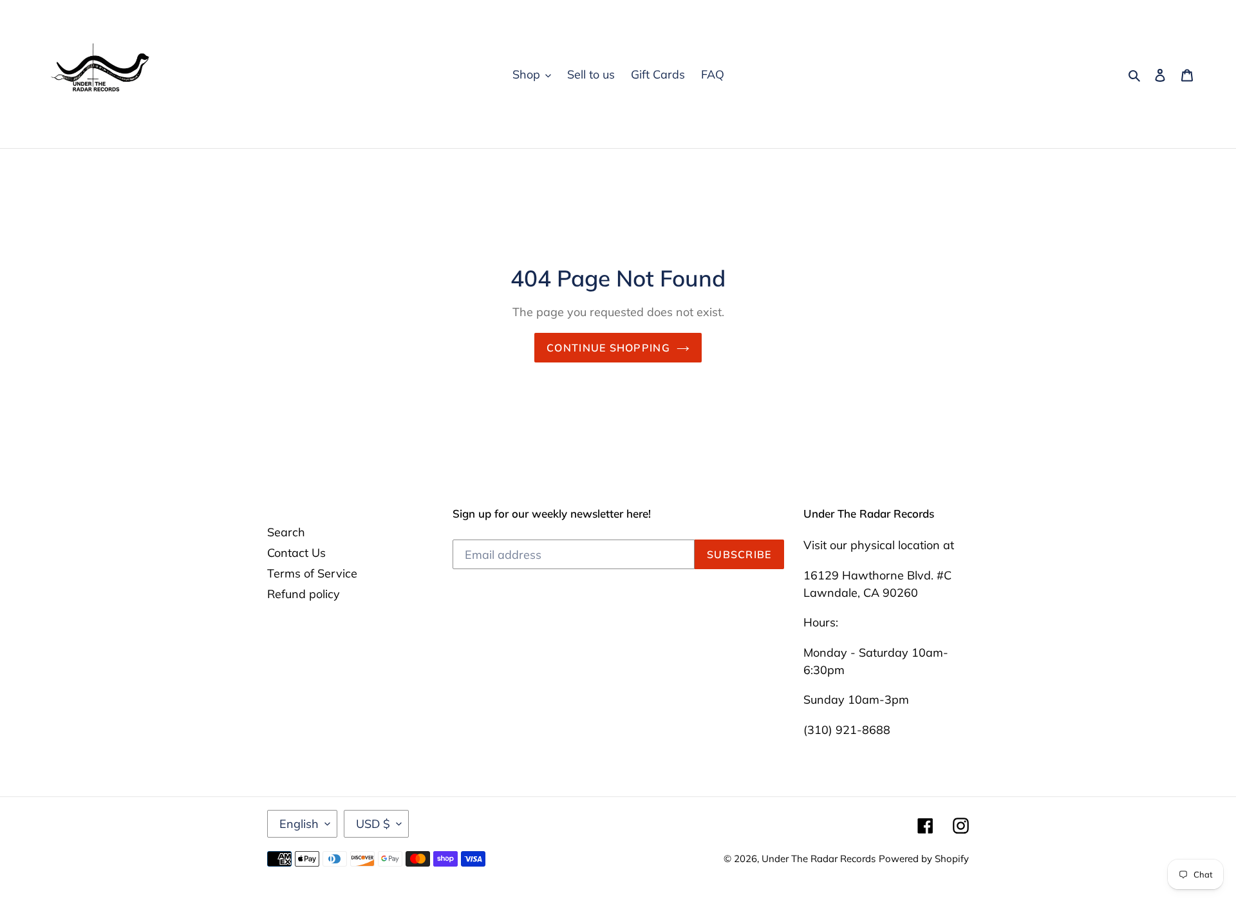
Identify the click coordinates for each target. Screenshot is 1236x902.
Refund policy (303, 594)
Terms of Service (312, 573)
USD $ (373, 823)
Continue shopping (608, 347)
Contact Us (296, 552)
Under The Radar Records (819, 858)
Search (286, 532)
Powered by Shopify (924, 858)
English (299, 823)
